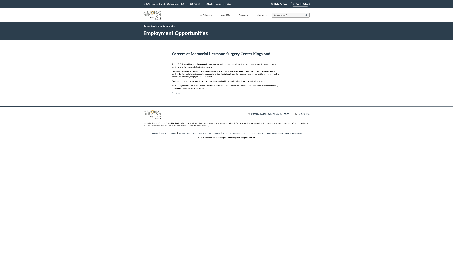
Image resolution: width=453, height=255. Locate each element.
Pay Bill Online (302, 4)
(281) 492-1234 (195, 4)
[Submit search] (306, 15)
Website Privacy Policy (187, 133)
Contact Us (262, 15)
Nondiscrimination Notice (253, 133)
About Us (225, 15)
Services (242, 15)
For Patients (204, 15)
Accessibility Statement (232, 133)
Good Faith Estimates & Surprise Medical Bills (284, 133)
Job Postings (176, 93)
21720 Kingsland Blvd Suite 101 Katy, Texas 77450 (165, 4)
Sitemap (154, 133)
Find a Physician (280, 4)
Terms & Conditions (168, 133)
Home (146, 26)
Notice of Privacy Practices (209, 133)
